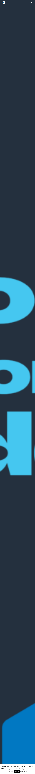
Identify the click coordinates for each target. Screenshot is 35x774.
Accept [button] (17, 771)
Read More (23, 771)
